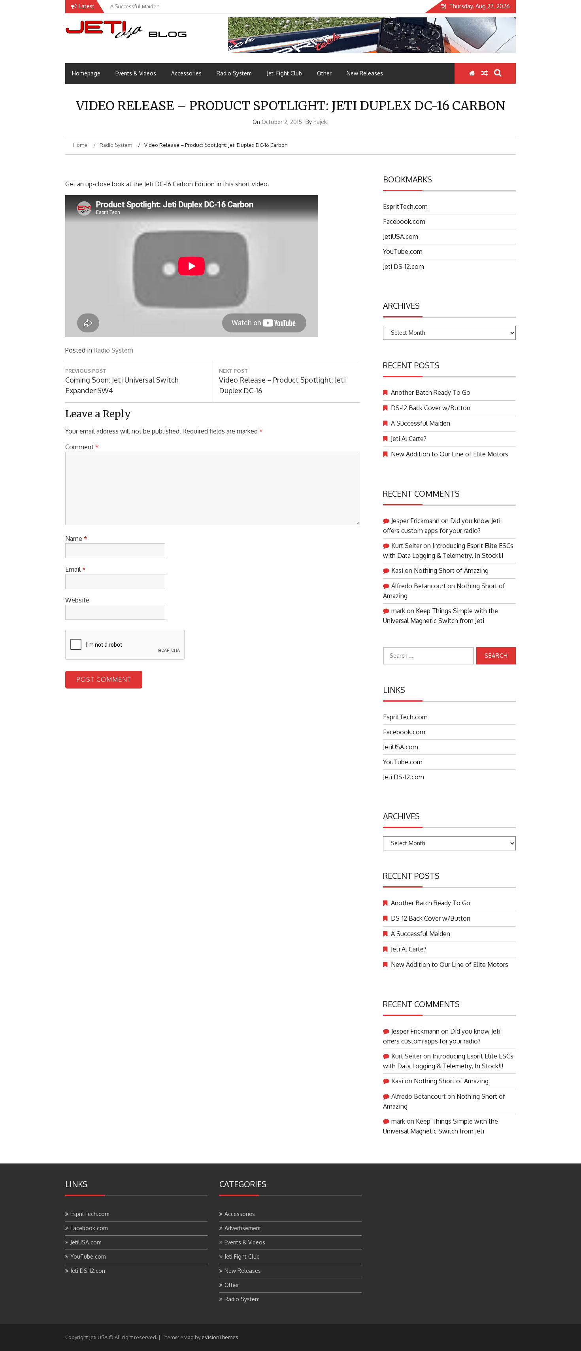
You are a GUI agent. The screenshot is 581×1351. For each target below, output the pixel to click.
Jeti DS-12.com (403, 266)
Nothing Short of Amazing (451, 570)
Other (324, 73)
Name (76, 538)
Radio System (234, 73)
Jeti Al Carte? (408, 439)
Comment (82, 447)
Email (75, 569)
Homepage (86, 73)
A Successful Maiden (420, 423)
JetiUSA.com (400, 236)
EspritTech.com (405, 206)
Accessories (186, 73)
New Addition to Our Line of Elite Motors (449, 454)
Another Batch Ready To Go (430, 392)
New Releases (365, 73)
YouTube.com (403, 251)
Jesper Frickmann (415, 521)
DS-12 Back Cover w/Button (430, 408)
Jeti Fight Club (284, 73)
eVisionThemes (220, 1337)
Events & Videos (135, 73)
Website (77, 600)
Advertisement (242, 1228)
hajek (320, 121)
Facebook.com (404, 221)
